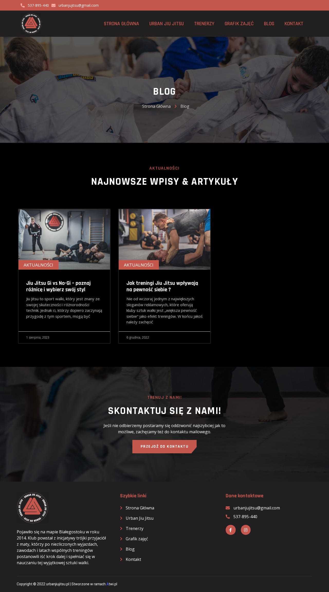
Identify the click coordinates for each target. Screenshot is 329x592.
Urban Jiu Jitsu (166, 23)
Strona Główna (121, 23)
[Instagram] (246, 530)
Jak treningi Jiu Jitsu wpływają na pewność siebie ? (162, 286)
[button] (164, 446)
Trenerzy (204, 23)
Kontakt (294, 23)
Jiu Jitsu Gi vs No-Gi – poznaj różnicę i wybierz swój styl (58, 286)
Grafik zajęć (239, 23)
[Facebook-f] (230, 530)
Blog (269, 23)
